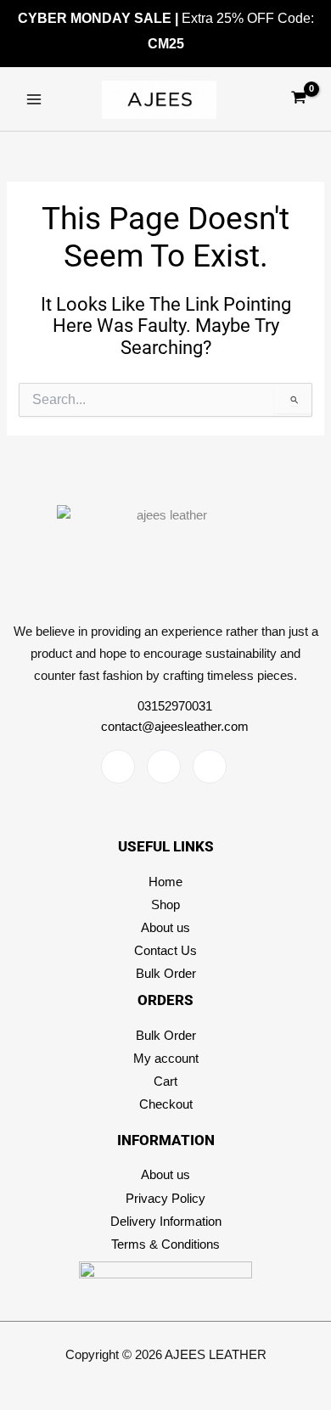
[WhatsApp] (210, 767)
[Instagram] (164, 767)
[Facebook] (118, 767)
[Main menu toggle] (34, 99)
